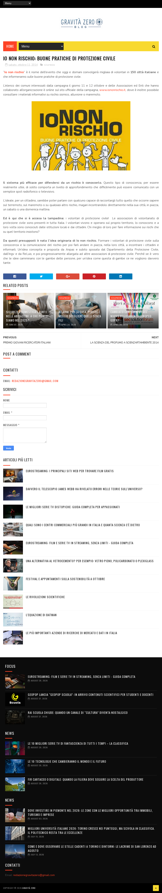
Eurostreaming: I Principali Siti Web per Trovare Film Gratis (70, 471)
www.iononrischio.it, (112, 90)
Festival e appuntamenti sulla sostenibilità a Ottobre (65, 579)
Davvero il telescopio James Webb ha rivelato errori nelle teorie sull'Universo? (84, 489)
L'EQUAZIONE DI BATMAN (41, 615)
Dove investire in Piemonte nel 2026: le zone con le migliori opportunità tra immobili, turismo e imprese (90, 812)
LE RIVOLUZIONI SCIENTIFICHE (45, 597)
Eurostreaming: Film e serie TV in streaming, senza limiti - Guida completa (79, 543)
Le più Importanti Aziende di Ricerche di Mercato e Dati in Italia (71, 633)
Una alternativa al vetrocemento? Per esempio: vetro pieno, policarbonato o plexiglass (90, 561)
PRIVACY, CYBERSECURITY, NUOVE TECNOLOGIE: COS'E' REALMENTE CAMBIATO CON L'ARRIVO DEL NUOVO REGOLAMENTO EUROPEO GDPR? (132, 311)
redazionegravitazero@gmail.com (35, 381)
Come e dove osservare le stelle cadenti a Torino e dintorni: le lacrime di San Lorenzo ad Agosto (92, 848)
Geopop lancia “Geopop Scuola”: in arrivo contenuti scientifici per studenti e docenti (91, 694)
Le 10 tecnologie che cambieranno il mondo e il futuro (67, 761)
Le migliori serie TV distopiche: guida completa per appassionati (73, 507)
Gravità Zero (28, 887)
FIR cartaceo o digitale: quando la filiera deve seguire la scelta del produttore (85, 779)
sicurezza (49, 65)
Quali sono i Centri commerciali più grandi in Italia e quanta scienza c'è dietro (83, 525)
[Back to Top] (156, 888)
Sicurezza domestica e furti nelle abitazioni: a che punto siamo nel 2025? (27, 316)
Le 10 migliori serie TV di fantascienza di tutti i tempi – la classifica (78, 743)
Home (10, 46)
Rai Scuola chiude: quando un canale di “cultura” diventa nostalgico (78, 712)
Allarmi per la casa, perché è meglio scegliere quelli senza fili (79, 316)
